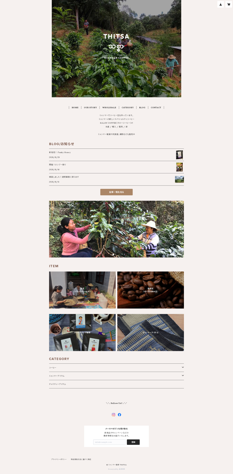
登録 (133, 442)
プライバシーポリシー (59, 459)
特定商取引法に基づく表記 (81, 459)
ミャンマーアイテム (57, 376)
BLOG (142, 107)
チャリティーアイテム (57, 384)
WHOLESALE (109, 107)
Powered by (113, 469)
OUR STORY (90, 107)
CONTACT (156, 107)
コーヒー (52, 367)
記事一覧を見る (116, 192)
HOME (75, 107)
